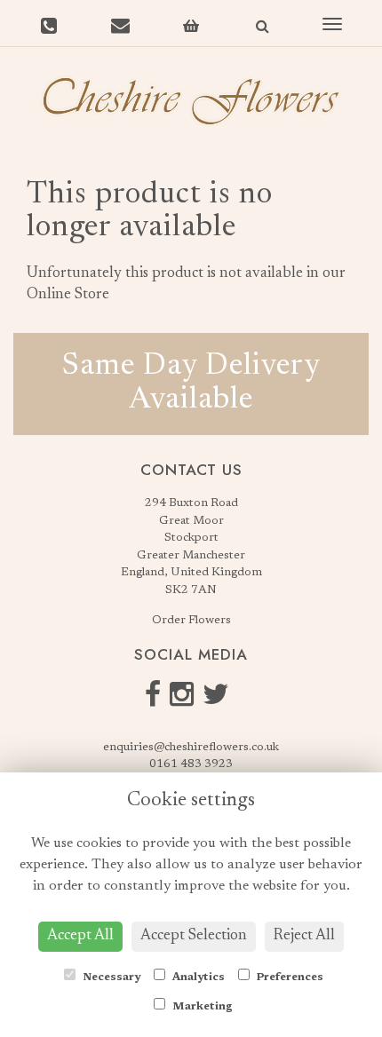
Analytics (197, 977)
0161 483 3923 (191, 764)
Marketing (201, 1006)
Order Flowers (191, 620)
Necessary (110, 977)
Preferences (288, 977)
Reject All (304, 936)
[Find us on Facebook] (157, 701)
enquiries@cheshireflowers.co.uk (191, 747)
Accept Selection (193, 936)
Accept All (80, 936)
